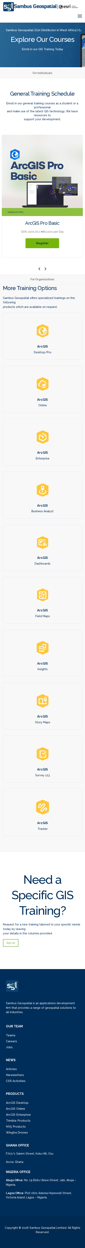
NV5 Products (16, 1126)
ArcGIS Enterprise (18, 1114)
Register (42, 243)
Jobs (9, 1047)
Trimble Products (18, 1120)
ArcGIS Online (15, 1109)
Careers (11, 1041)
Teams (10, 1035)
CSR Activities (16, 1081)
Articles (11, 1069)
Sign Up (10, 943)
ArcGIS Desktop (17, 1103)
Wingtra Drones (17, 1132)
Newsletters (15, 1075)
